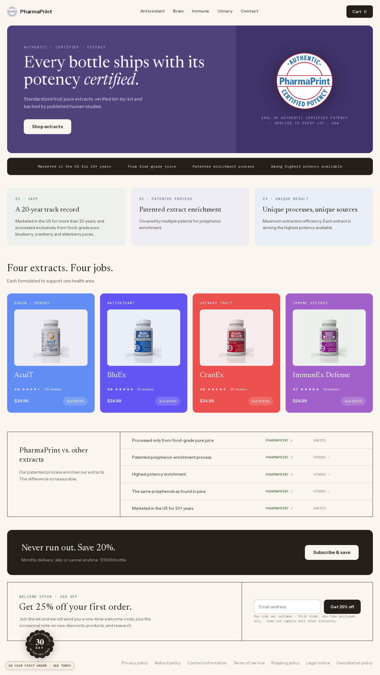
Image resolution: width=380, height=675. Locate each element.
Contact (249, 11)
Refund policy (168, 663)
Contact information (207, 663)
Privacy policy (135, 663)
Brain (178, 11)
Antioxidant (152, 11)
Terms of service (249, 663)
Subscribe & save (331, 552)
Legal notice (318, 663)
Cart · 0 (359, 11)
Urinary (225, 11)
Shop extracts (47, 126)
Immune (200, 11)
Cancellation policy (354, 663)
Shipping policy (285, 663)
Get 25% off (342, 606)
